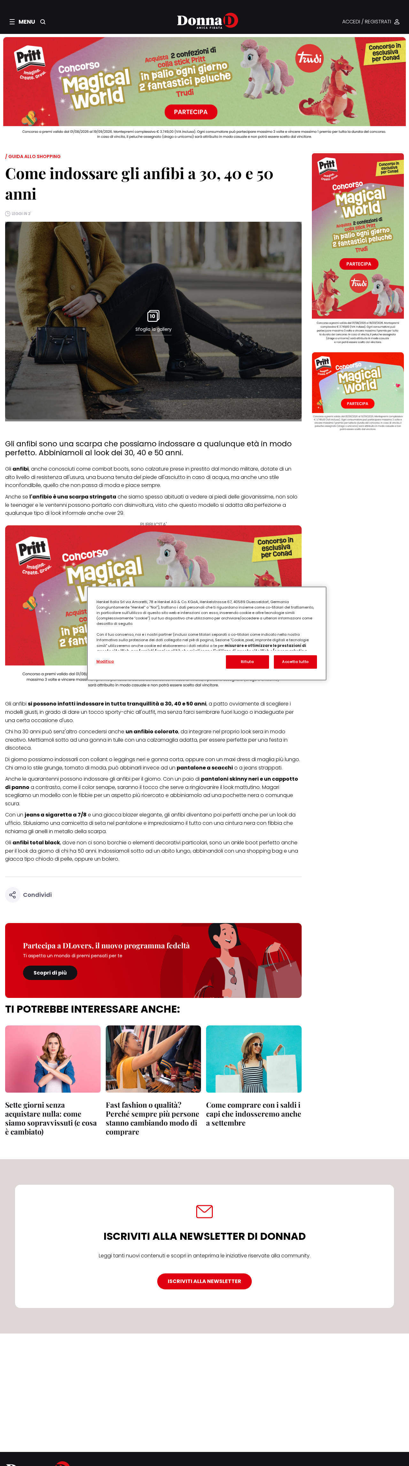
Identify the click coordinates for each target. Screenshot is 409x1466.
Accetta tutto (295, 661)
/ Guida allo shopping (33, 156)
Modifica (105, 661)
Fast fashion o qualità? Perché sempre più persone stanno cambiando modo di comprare (152, 1118)
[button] (22, 22)
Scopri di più (50, 972)
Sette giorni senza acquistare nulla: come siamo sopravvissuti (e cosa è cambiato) (51, 1118)
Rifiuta (247, 661)
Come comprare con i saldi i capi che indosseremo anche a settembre (253, 1113)
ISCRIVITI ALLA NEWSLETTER (204, 1281)
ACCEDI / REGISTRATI (366, 22)
